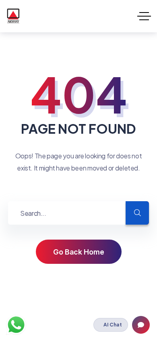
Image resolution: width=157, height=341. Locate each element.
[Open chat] (141, 325)
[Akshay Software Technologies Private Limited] (13, 16)
